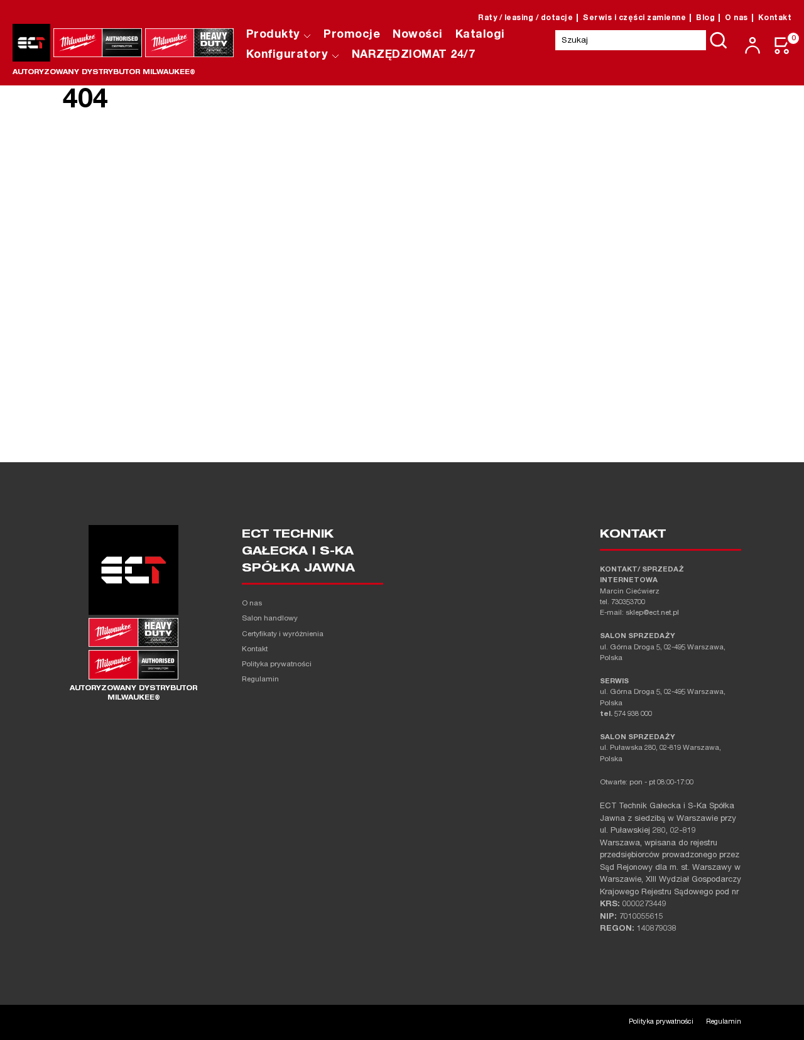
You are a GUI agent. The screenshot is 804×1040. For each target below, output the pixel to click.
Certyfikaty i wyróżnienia (282, 634)
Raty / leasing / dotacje (525, 18)
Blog (705, 18)
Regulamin (260, 679)
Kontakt (775, 18)
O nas (736, 18)
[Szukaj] (718, 40)
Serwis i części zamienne (634, 18)
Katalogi (480, 35)
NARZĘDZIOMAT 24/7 (413, 55)
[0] (782, 45)
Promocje (351, 35)
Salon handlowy (270, 618)
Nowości (418, 35)
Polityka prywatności (277, 664)
